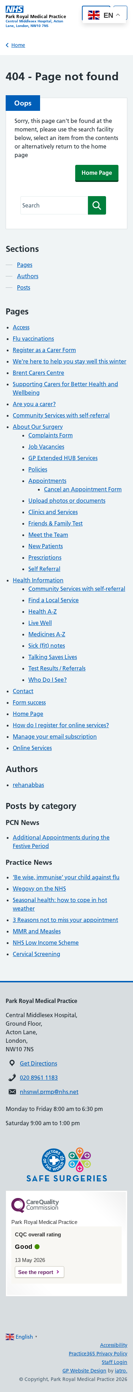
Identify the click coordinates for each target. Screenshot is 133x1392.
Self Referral (44, 568)
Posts (23, 287)
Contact (23, 691)
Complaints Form (50, 435)
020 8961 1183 (39, 1077)
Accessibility (113, 1345)
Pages (24, 264)
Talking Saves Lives (52, 656)
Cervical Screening (36, 953)
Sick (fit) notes (46, 645)
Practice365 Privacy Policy (98, 1353)
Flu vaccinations (33, 338)
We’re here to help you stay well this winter (69, 361)
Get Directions (38, 1063)
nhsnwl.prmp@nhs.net (49, 1091)
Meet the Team (48, 534)
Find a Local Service (53, 600)
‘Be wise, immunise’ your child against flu (66, 877)
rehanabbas (28, 784)
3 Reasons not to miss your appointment (65, 919)
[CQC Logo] (35, 1211)
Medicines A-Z (46, 634)
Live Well (40, 622)
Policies (37, 469)
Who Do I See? (47, 679)
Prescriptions (44, 557)
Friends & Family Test (55, 523)
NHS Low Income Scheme (46, 942)
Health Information (38, 580)
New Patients (45, 546)
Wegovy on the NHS (39, 888)
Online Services (32, 747)
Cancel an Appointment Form (83, 489)
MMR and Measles (37, 931)
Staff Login (114, 1362)
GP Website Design (84, 1370)
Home (18, 45)
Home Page (97, 172)
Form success (29, 702)
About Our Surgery (38, 426)
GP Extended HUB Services (63, 458)
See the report (35, 1272)
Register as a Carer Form (44, 350)
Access (21, 327)
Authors (27, 276)
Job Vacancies (46, 446)
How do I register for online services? (61, 725)
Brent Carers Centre (38, 372)
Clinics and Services (53, 512)
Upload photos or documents (66, 500)
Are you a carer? (34, 404)
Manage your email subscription (55, 736)
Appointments (47, 480)
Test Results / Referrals (56, 668)
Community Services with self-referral (61, 415)
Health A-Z (42, 611)
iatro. (121, 1370)
